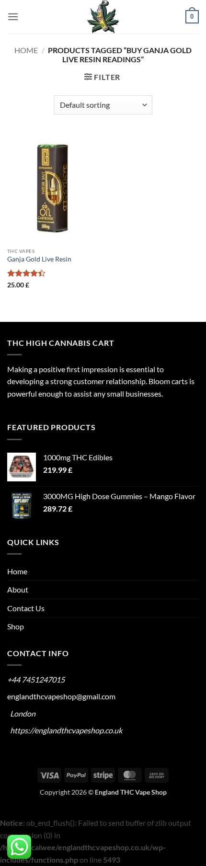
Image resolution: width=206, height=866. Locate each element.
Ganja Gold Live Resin (39, 259)
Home (26, 50)
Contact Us (26, 608)
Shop (15, 626)
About (17, 589)
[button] (13, 16)
